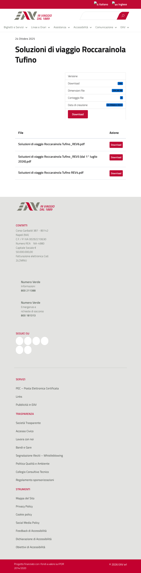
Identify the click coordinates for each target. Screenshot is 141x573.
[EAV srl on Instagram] (36, 341)
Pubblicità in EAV (26, 404)
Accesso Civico (25, 431)
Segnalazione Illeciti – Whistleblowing (39, 455)
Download (78, 114)
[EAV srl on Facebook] (19, 341)
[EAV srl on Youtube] (19, 350)
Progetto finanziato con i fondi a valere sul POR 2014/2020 (39, 566)
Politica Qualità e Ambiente (33, 463)
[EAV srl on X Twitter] (28, 341)
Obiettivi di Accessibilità (30, 547)
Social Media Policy (27, 522)
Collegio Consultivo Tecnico (32, 472)
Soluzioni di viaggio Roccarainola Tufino (70, 54)
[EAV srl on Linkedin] (44, 341)
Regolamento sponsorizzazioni (35, 480)
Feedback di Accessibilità (31, 531)
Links (19, 396)
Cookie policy (24, 514)
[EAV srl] (34, 16)
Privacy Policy (24, 506)
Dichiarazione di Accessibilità (34, 539)
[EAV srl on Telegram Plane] (28, 350)
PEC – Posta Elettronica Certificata (37, 388)
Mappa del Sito (25, 498)
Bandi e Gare (24, 447)
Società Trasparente (28, 423)
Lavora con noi (25, 439)
